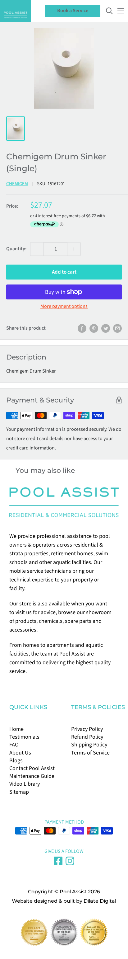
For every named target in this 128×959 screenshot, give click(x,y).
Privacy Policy (87, 729)
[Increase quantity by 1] (73, 249)
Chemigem (17, 184)
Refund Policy (87, 737)
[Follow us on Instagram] (70, 861)
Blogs (16, 760)
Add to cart (64, 272)
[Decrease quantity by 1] (36, 249)
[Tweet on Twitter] (105, 328)
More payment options (64, 306)
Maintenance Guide (31, 776)
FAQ (14, 745)
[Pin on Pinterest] (93, 328)
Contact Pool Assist (32, 768)
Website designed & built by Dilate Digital (64, 901)
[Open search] (109, 10)
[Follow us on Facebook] (58, 861)
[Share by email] (117, 328)
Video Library (24, 784)
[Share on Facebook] (82, 328)
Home (16, 729)
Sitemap (19, 792)
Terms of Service (90, 753)
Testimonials (24, 737)
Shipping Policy (89, 745)
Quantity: (16, 248)
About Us (20, 753)
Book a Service (72, 10)
